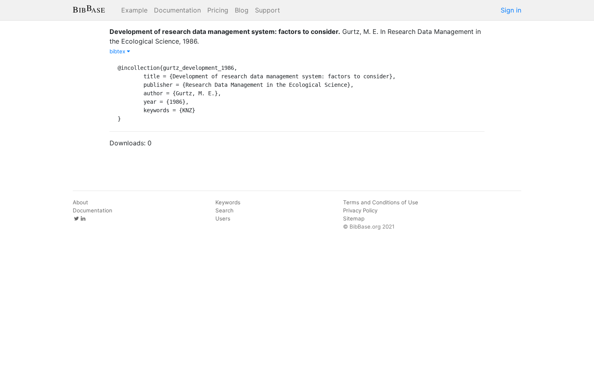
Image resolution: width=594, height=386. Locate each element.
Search (224, 210)
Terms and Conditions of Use (380, 202)
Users (222, 218)
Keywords (227, 202)
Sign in (511, 10)
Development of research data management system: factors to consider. (225, 31)
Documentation (177, 10)
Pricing (217, 10)
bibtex (118, 51)
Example (134, 10)
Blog (242, 10)
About (80, 202)
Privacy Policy (360, 210)
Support (267, 10)
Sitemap (353, 218)
